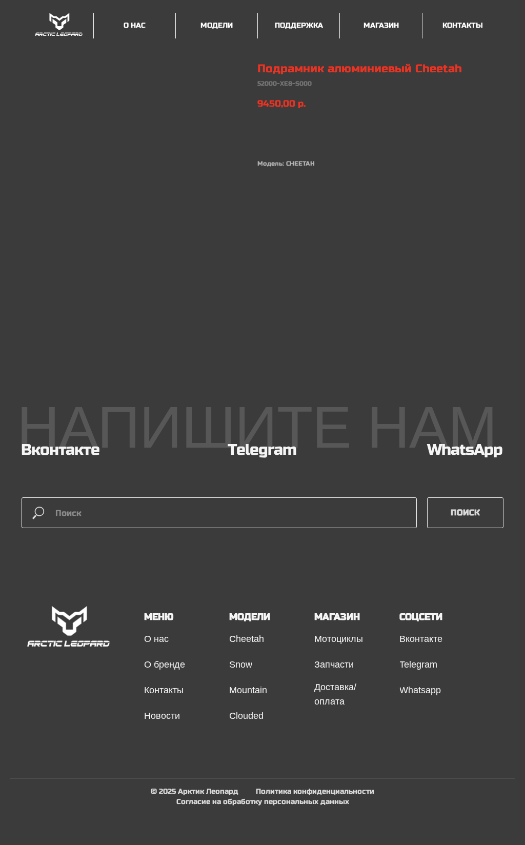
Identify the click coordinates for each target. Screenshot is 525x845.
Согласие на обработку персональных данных (262, 801)
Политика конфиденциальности (315, 791)
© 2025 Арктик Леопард (194, 791)
